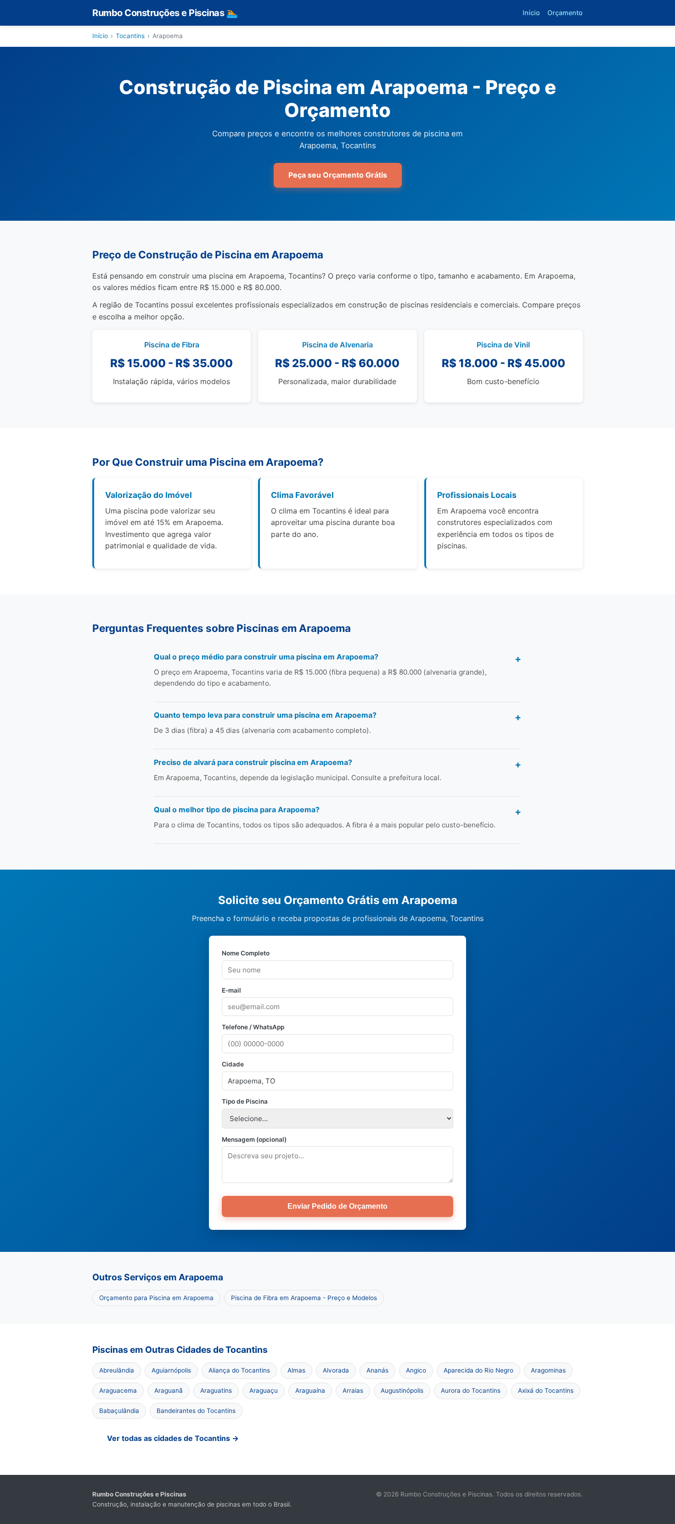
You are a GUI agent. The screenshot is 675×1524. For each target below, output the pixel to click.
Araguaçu (263, 1390)
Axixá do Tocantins (546, 1390)
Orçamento (565, 13)
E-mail (231, 990)
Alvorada (336, 1370)
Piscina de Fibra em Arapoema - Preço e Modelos (304, 1297)
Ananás (377, 1370)
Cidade (233, 1064)
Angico (416, 1370)
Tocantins (130, 35)
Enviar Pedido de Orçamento (337, 1206)
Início (531, 13)
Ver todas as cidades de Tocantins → (173, 1438)
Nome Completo (246, 953)
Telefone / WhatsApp (253, 1027)
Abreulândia (116, 1370)
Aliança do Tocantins (239, 1370)
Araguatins (216, 1390)
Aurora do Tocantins (471, 1390)
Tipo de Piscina (245, 1101)
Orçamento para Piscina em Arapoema (156, 1297)
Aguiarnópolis (171, 1370)
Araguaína (310, 1390)
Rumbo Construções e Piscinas (164, 12)
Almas (296, 1370)
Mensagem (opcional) (254, 1139)
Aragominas (548, 1370)
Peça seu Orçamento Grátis (337, 174)
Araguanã (168, 1390)
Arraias (353, 1390)
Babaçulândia (119, 1410)
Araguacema (118, 1390)
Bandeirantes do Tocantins (196, 1410)
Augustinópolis (402, 1390)
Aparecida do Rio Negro (478, 1370)
